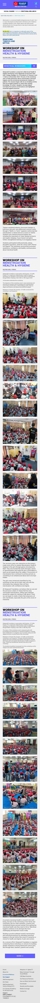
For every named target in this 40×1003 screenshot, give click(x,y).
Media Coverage (25, 988)
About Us (5, 972)
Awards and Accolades (26, 986)
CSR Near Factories (25, 976)
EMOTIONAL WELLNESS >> (7, 15)
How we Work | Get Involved (28, 981)
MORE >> (20, 956)
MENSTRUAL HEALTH (20, 15)
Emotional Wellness (8, 974)
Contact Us (23, 991)
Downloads (23, 983)
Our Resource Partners (26, 979)
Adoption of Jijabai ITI (26, 969)
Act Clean (5, 982)
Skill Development (8, 979)
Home (4, 969)
